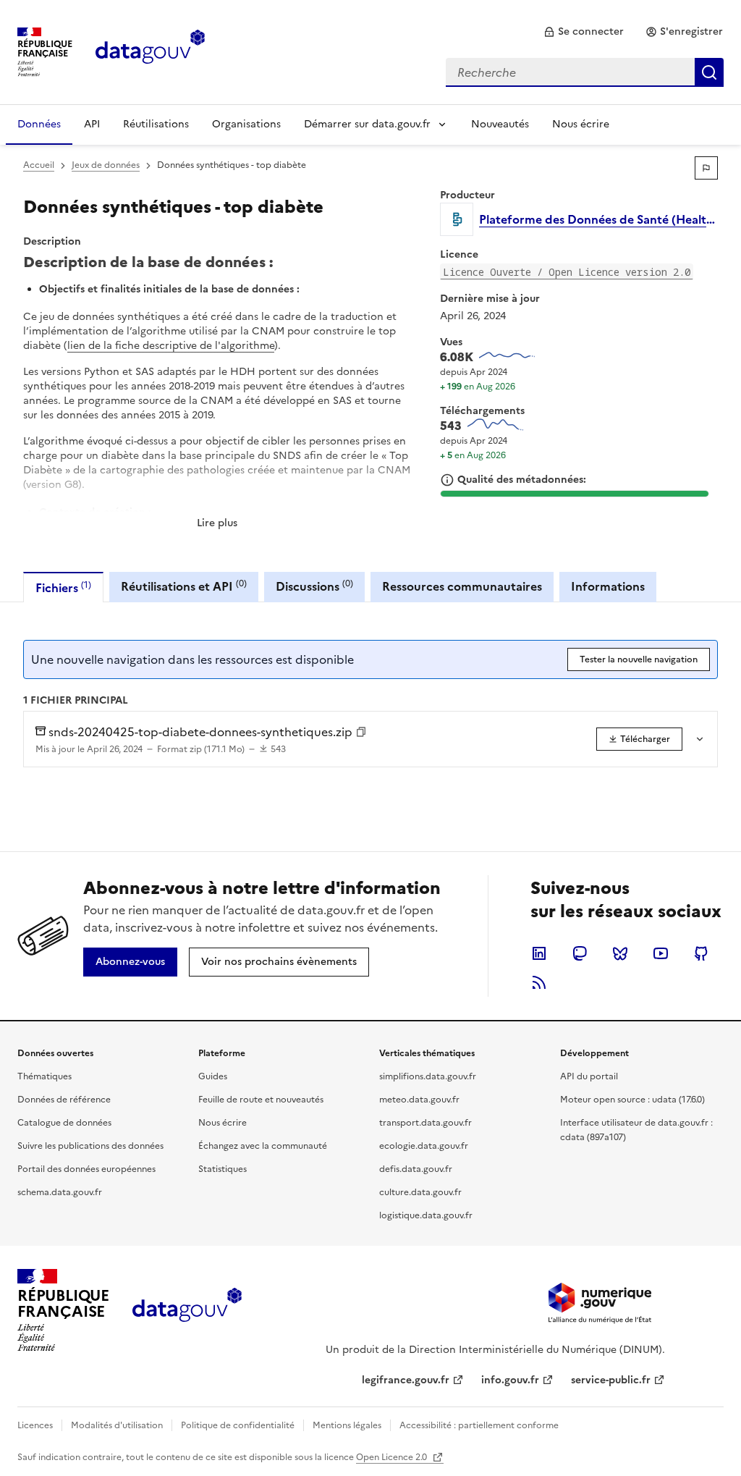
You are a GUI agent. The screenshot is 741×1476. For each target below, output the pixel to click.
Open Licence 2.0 (392, 1457)
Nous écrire (580, 124)
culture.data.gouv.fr (420, 1192)
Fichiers (63, 587)
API (92, 124)
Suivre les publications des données (90, 1145)
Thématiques (44, 1076)
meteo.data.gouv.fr (419, 1099)
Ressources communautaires (462, 586)
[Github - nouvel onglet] (701, 953)
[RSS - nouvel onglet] (539, 982)
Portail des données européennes (86, 1169)
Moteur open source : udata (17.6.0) (632, 1099)
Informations (608, 586)
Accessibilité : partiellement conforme (479, 1425)
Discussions (314, 586)
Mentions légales (347, 1425)
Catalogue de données (64, 1122)
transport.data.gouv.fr (425, 1122)
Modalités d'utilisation (117, 1425)
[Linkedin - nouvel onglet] (539, 953)
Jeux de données (106, 165)
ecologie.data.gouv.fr (423, 1145)
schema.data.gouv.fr (59, 1192)
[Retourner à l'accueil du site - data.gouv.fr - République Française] (187, 1310)
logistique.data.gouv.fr (426, 1215)
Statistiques (222, 1169)
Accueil (38, 165)
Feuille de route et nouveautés (260, 1099)
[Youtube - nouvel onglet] (660, 953)
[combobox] (585, 72)
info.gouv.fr (510, 1380)
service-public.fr (611, 1380)
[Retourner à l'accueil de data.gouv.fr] (150, 50)
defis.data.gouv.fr (415, 1169)
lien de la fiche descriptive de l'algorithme (170, 345)
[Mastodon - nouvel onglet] (579, 953)
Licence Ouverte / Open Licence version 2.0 (566, 272)
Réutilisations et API (184, 586)
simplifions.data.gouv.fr (427, 1076)
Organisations (246, 124)
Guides (212, 1076)
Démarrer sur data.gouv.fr (367, 124)
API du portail (589, 1076)
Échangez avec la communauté (262, 1145)
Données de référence (64, 1099)
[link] (583, 31)
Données (39, 124)
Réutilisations (156, 124)
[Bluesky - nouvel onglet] (620, 953)
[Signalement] (706, 168)
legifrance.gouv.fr (405, 1380)
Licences (35, 1425)
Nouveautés (500, 124)
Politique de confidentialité (238, 1425)
